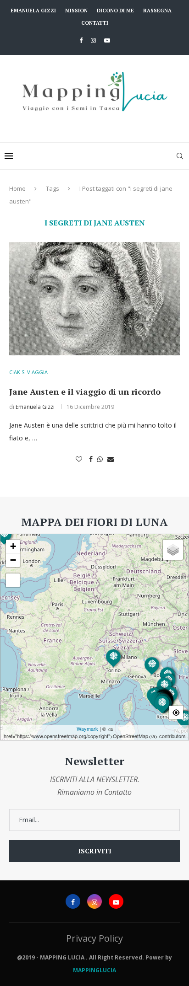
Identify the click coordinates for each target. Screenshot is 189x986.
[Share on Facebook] (91, 459)
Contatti (94, 23)
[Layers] (173, 550)
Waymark (87, 728)
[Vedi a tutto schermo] (13, 580)
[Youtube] (107, 40)
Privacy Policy (94, 938)
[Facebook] (81, 40)
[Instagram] (93, 40)
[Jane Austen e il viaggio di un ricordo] (94, 298)
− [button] (13, 560)
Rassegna (157, 10)
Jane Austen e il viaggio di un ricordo (85, 391)
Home (17, 188)
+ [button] (13, 546)
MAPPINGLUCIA (94, 970)
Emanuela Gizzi (33, 10)
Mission (76, 10)
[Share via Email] (110, 459)
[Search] (179, 156)
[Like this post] (79, 459)
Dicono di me (115, 10)
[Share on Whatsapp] (100, 459)
